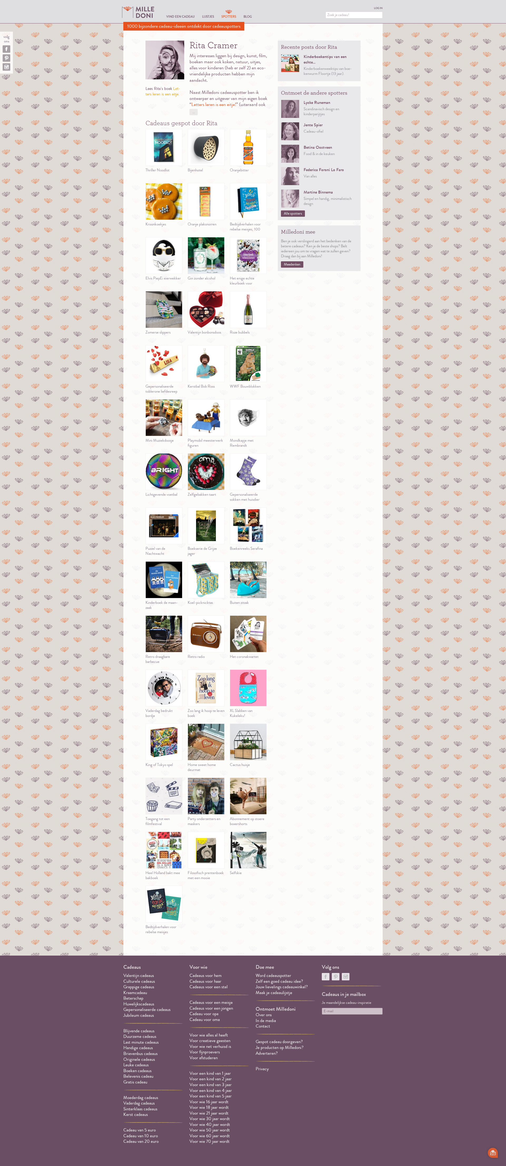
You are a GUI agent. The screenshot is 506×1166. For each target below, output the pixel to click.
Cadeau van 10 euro (140, 1136)
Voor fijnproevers (204, 1052)
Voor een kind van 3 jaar (210, 1084)
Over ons (264, 1014)
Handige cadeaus (138, 1047)
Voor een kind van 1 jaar (210, 1073)
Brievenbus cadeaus (140, 1053)
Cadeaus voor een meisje (211, 1002)
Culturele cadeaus (139, 981)
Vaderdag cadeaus (139, 1103)
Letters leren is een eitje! (213, 104)
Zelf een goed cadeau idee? (279, 981)
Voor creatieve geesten (209, 1040)
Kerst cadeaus (135, 1114)
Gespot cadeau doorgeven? (279, 1041)
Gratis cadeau (135, 1082)
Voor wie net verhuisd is (210, 1046)
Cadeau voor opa (203, 1013)
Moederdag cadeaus (140, 1097)
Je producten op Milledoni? (280, 1047)
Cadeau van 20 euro (141, 1141)
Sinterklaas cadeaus (140, 1109)
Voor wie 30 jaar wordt (209, 1118)
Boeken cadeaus (137, 1070)
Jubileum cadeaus (138, 1015)
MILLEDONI (138, 12)
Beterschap (133, 998)
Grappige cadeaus (138, 987)
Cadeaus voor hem (205, 975)
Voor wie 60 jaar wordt (209, 1136)
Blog (248, 16)
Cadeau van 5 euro (139, 1130)
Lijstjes (208, 16)
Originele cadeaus (139, 1059)
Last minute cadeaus (141, 1042)
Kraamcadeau (135, 992)
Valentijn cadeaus (138, 975)
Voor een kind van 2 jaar (210, 1079)
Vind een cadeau (180, 16)
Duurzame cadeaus (139, 1036)
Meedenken (292, 264)
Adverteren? (267, 1053)
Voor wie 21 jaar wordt (208, 1113)
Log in (378, 8)
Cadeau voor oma (204, 1019)
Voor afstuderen (203, 1057)
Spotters (228, 16)
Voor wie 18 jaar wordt (209, 1107)
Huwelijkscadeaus (138, 1004)
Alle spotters (293, 213)
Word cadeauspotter (273, 975)
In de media (266, 1020)
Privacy (262, 1069)
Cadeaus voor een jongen (211, 1008)
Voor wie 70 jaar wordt (209, 1141)
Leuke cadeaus (136, 1065)
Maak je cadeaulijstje (274, 992)
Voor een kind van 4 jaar (210, 1090)
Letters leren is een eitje (162, 91)
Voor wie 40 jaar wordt (209, 1124)
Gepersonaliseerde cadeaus (147, 1009)
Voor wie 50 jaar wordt (209, 1130)
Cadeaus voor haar (205, 981)
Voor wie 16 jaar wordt (208, 1101)
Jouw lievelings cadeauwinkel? (282, 987)
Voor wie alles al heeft (208, 1035)
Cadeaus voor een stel (208, 987)
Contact (263, 1026)
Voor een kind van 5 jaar (210, 1096)
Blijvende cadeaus (138, 1031)
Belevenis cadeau (138, 1076)
